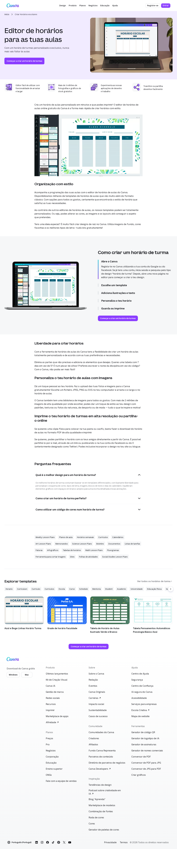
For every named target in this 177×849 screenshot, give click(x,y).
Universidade (137, 589)
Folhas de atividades (88, 556)
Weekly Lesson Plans (45, 537)
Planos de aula (65, 537)
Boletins (100, 543)
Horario (9, 589)
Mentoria (96, 589)
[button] (62, 5)
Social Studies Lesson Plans (115, 556)
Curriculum (22, 589)
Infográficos (52, 550)
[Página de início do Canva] (13, 5)
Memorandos (61, 543)
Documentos (114, 543)
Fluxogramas (113, 550)
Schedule (83, 589)
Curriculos (49, 589)
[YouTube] (69, 842)
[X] (64, 842)
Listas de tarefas (132, 543)
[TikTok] (53, 842)
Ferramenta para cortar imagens (51, 556)
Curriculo (36, 589)
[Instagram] (42, 842)
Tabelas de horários (72, 550)
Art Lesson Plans (43, 543)
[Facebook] (47, 842)
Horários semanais (85, 537)
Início (6, 14)
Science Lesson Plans (82, 543)
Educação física (154, 589)
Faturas (39, 550)
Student (109, 589)
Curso (72, 589)
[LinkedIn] (36, 842)
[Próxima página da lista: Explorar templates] (170, 589)
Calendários (117, 537)
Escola (62, 589)
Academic (121, 589)
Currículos (103, 537)
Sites (72, 556)
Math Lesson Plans (94, 550)
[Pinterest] (58, 842)
